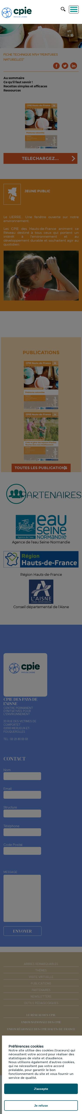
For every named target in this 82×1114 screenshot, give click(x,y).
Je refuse (41, 1105)
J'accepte (41, 1089)
